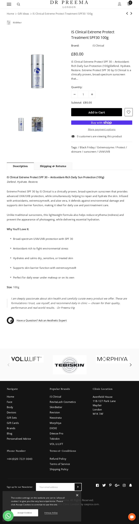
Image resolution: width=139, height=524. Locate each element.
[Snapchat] (130, 485)
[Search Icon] (18, 4)
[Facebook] (97, 485)
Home (10, 13)
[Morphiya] (113, 359)
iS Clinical (98, 45)
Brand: (75, 45)
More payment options (102, 129)
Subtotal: (76, 102)
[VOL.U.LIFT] (26, 359)
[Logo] (69, 4)
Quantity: (77, 87)
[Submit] (78, 487)
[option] (37, 71)
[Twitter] (104, 485)
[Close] (77, 496)
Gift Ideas (23, 13)
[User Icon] (119, 4)
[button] (132, 517)
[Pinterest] (110, 485)
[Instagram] (124, 485)
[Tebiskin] (70, 365)
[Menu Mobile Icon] (9, 4)
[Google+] (117, 485)
